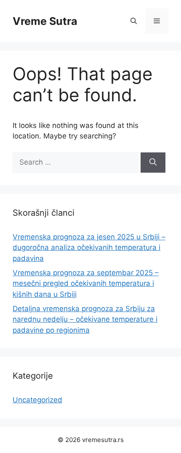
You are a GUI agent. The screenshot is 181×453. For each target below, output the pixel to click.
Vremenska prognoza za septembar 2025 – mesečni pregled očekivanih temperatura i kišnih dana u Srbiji (86, 283)
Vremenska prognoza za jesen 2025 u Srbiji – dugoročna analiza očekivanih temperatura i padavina (89, 248)
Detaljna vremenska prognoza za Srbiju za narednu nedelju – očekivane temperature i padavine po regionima (85, 319)
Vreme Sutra (45, 21)
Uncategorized (37, 400)
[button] (133, 21)
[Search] (153, 162)
